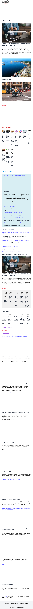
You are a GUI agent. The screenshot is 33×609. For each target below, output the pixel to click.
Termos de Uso (21, 603)
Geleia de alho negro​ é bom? (7, 584)
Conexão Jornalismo (20, 607)
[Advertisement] (16, 11)
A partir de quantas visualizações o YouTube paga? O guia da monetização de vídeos (14, 237)
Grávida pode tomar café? (7, 556)
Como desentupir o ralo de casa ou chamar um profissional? (14, 383)
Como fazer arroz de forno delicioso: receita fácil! (12, 471)
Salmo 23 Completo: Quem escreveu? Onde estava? (3, 137)
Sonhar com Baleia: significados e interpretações (11, 300)
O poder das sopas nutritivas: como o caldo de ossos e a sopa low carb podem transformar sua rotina (16, 529)
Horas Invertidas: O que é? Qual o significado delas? (3, 156)
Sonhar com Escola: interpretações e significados (22, 300)
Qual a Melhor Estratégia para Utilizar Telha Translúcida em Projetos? (16, 412)
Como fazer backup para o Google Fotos (24, 136)
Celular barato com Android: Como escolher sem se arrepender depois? (15, 243)
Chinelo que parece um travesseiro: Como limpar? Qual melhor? (16, 139)
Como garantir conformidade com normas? (11, 249)
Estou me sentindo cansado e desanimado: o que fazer (16, 190)
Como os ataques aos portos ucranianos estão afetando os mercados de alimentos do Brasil (16, 78)
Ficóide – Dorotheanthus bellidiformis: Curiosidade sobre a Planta (12, 122)
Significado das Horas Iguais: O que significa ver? (8, 160)
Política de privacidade (14, 603)
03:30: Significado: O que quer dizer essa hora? (16, 320)
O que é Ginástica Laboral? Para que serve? (8, 136)
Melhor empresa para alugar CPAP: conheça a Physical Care (16, 220)
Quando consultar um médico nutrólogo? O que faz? (14, 225)
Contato (26, 603)
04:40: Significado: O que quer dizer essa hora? (22, 320)
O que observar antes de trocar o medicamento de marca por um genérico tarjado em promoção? (16, 209)
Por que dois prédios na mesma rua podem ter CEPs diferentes (15, 356)
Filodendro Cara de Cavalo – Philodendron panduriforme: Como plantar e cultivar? (15, 111)
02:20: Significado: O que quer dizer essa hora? (10, 320)
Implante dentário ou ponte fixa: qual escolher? (13, 215)
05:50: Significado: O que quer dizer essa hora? (29, 320)
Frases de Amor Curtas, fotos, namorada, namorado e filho (12, 138)
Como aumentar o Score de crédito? (20, 136)
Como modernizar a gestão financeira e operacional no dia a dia (15, 254)
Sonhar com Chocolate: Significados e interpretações (16, 301)
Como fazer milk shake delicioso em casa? (10, 442)
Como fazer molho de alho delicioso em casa (11, 499)
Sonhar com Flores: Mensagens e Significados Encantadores (27, 301)
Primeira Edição (5, 596)
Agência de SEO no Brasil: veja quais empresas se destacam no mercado (16, 44)
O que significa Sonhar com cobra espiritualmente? (29, 142)
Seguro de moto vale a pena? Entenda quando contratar (13, 102)
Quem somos (7, 603)
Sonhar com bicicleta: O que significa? (5, 302)
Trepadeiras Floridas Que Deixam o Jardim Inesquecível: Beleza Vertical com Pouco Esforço (16, 108)
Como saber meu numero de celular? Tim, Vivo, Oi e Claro (12, 160)
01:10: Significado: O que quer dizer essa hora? (4, 320)
